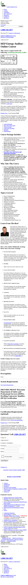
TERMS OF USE (6, 538)
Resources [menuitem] (6, 15)
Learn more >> (19, 355)
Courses (6, 483)
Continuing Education (9, 513)
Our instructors (7, 322)
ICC (5, 509)
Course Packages (8, 124)
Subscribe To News (5, 542)
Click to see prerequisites (16, 420)
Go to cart (3, 24)
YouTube (14, 470)
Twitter (10, 470)
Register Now (4, 113)
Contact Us (4, 467)
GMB (23, 470)
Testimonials (7, 484)
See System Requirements (7, 385)
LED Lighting (7, 514)
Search (21, 26)
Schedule (6, 129)
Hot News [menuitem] (6, 18)
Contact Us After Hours (14, 33)
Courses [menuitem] (6, 11)
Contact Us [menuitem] (6, 16)
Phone (2, 451)
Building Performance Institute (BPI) (13, 497)
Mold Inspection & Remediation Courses (14, 507)
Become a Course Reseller (7, 37)
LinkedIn (19, 470)
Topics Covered (8, 127)
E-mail (2, 448)
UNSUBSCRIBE (11, 541)
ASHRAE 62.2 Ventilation (10, 520)
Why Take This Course (9, 125)
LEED (5, 510)
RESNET (6, 499)
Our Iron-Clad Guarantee (10, 487)
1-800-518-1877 (7, 30)
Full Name (3, 445)
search (2, 26)
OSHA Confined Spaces (10, 521)
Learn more (9, 103)
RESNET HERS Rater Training (12, 515)
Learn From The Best (9, 128)
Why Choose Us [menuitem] (8, 13)
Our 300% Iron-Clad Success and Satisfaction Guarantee (13, 152)
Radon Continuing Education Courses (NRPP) (15, 530)
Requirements (7, 131)
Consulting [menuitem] (6, 12)
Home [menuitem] (5, 9)
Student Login (12, 35)
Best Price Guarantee (13, 343)
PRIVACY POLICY (18, 538)
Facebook (5, 470)
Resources (6, 486)
